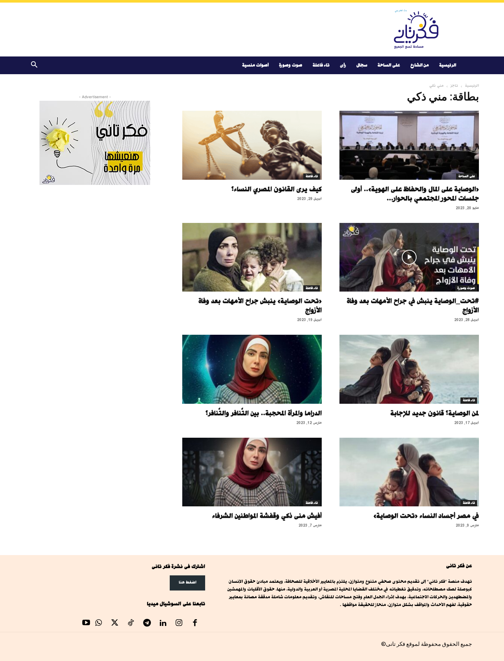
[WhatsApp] (99, 623)
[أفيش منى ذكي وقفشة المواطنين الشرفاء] (252, 472)
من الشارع (419, 65)
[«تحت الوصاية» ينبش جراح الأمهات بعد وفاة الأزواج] (252, 257)
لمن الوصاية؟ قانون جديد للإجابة (434, 413)
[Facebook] (195, 623)
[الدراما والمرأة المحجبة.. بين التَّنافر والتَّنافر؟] (252, 369)
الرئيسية (447, 65)
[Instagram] (179, 623)
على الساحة (388, 65)
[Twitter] (114, 623)
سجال (361, 65)
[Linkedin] (163, 623)
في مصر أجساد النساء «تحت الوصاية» (426, 516)
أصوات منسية (255, 65)
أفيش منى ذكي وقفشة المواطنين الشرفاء (267, 516)
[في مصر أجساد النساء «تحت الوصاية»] (409, 472)
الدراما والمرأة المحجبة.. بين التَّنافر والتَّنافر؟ (264, 413)
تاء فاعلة (321, 65)
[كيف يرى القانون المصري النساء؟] (252, 145)
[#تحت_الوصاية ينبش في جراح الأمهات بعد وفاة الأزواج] (409, 257)
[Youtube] (86, 623)
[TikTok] (131, 623)
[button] (34, 66)
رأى (343, 65)
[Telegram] (147, 623)
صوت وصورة (290, 65)
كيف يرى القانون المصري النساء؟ (276, 189)
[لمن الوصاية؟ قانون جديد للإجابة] (409, 369)
